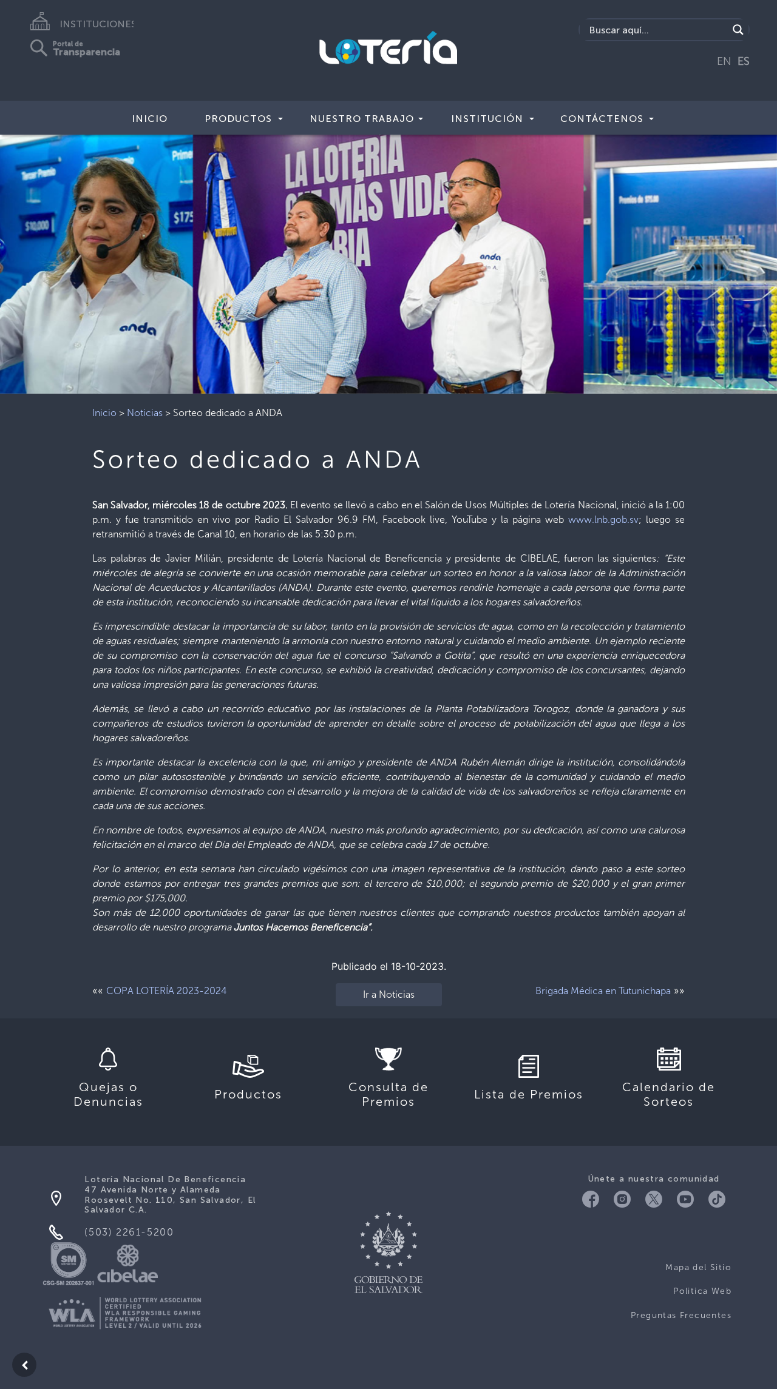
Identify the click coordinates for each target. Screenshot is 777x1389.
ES (744, 61)
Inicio (150, 118)
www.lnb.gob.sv (603, 519)
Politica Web (702, 1291)
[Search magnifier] (738, 29)
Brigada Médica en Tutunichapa (603, 991)
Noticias (145, 413)
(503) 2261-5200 (129, 1232)
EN (724, 61)
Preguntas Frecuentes (681, 1315)
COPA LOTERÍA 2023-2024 (166, 991)
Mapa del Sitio (698, 1267)
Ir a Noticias (389, 994)
